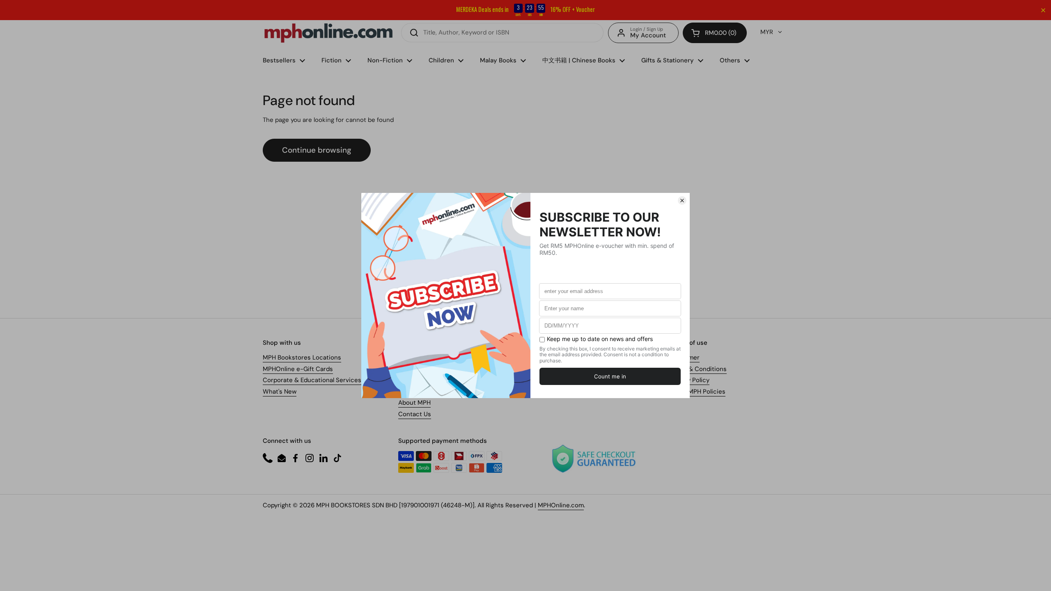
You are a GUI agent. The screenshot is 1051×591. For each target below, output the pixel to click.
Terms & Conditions (698, 369)
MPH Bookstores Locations (302, 357)
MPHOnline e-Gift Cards (298, 369)
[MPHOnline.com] (328, 33)
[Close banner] (1043, 10)
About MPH (414, 403)
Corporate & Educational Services (312, 380)
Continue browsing (316, 150)
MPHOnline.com (561, 505)
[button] (715, 33)
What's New (279, 391)
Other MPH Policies (697, 391)
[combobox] (502, 32)
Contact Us (414, 414)
